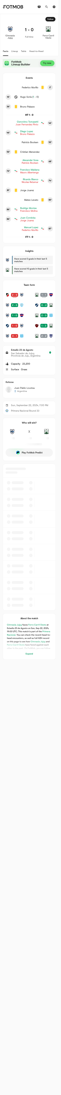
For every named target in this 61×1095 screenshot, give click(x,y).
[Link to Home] (13, 7)
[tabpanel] (29, 337)
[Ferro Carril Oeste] (46, 434)
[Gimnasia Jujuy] (12, 434)
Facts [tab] (5, 51)
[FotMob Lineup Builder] (29, 63)
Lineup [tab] (14, 51)
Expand (29, 653)
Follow (50, 19)
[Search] (46, 7)
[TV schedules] (39, 7)
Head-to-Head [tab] (36, 51)
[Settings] (54, 7)
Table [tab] (23, 51)
